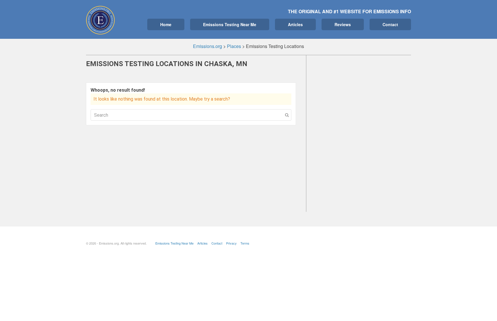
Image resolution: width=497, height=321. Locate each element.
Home (165, 24)
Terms (244, 243)
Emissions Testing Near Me (229, 24)
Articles (295, 24)
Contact (390, 24)
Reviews (342, 24)
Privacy (231, 243)
